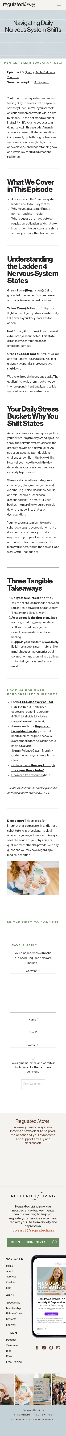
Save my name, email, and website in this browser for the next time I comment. (33, 1067)
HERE (46, 793)
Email (33, 1032)
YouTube (13, 77)
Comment (33, 970)
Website (33, 1045)
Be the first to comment (33, 922)
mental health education (28, 62)
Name (33, 1019)
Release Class (30, 750)
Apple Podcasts (45, 72)
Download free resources (27, 775)
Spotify (29, 72)
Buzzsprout (41, 82)
